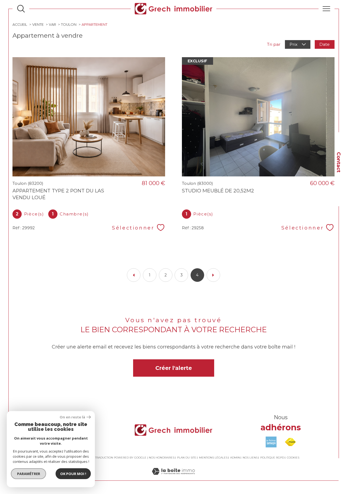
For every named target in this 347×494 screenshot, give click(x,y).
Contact (339, 162)
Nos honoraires (161, 457)
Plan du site (186, 457)
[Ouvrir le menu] (327, 8)
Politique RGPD (272, 457)
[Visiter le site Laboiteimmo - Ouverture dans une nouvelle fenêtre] (173, 477)
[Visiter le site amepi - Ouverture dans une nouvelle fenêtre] (271, 442)
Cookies (293, 457)
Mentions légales (213, 457)
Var (52, 24)
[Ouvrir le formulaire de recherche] (21, 9)
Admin (235, 457)
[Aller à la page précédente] (133, 275)
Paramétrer (28, 473)
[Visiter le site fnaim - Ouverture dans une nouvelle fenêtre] (290, 442)
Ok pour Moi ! (73, 473)
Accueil (19, 24)
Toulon (68, 24)
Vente (38, 24)
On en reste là (72, 417)
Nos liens (250, 457)
